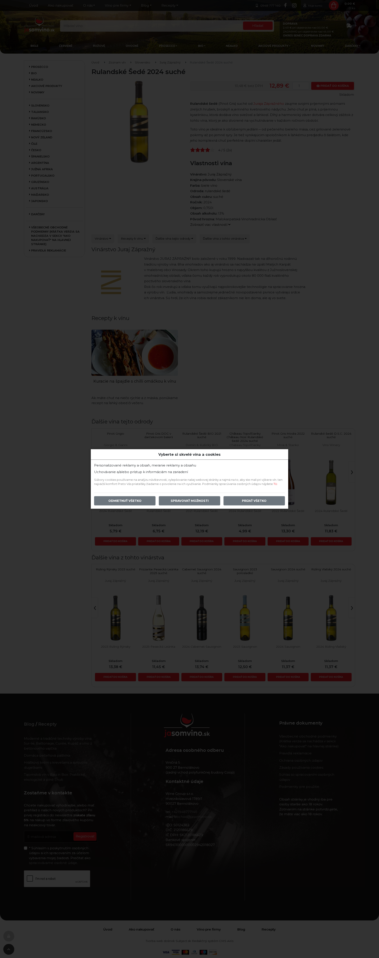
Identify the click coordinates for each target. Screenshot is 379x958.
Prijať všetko (254, 501)
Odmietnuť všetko (124, 501)
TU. (276, 484)
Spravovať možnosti (190, 501)
